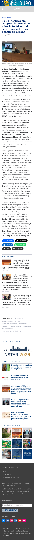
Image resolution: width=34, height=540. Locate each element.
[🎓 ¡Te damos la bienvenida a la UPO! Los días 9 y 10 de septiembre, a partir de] (6, 443)
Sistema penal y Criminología (11, 331)
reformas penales (7, 328)
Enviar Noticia (6, 474)
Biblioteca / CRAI (19, 318)
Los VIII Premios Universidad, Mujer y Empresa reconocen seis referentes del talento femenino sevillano (21, 416)
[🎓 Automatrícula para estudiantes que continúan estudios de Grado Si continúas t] (17, 443)
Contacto (5, 471)
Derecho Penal (22, 323)
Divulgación (6, 17)
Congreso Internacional (9, 323)
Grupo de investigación (23, 326)
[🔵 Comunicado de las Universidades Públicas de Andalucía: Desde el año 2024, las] (27, 454)
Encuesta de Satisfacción (10, 477)
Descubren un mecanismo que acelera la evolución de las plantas (21, 367)
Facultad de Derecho (8, 326)
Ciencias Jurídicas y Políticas (11, 321)
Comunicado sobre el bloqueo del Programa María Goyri (20, 377)
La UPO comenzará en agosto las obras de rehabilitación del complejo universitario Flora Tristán (20, 403)
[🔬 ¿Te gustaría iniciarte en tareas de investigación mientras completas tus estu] (17, 454)
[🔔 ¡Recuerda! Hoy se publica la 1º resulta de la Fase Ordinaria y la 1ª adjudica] (27, 443)
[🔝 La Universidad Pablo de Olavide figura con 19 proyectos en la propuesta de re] (6, 454)
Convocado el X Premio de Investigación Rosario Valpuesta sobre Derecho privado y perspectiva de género (21, 389)
